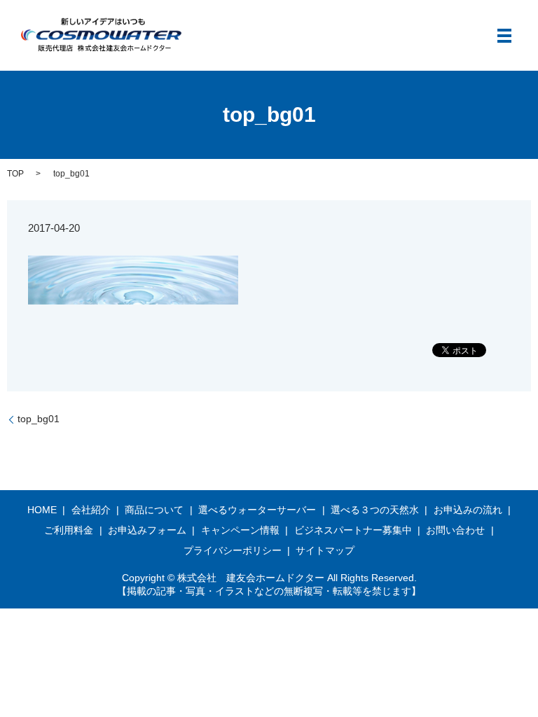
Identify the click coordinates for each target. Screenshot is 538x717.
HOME (42, 509)
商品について (154, 509)
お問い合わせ (455, 530)
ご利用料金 (68, 530)
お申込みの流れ (468, 509)
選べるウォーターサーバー (257, 509)
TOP (15, 174)
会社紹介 (91, 509)
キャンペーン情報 (240, 530)
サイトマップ (325, 550)
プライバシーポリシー (233, 550)
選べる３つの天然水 (375, 509)
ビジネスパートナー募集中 (353, 530)
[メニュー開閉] (504, 36)
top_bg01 (39, 418)
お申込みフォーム (147, 530)
